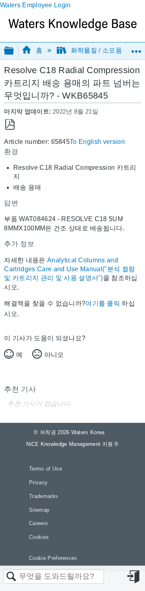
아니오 (54, 354)
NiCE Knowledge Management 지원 (72, 444)
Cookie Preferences (53, 558)
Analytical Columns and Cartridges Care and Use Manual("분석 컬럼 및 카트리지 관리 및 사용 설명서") (69, 269)
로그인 (134, 577)
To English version (97, 141)
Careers (38, 523)
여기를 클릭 (102, 303)
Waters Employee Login (35, 5)
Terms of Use (45, 469)
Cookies (39, 537)
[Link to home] (72, 28)
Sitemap (39, 510)
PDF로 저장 (10, 124)
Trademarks (43, 496)
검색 (11, 577)
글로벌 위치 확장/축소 (136, 48)
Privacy (38, 482)
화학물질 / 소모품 (96, 50)
